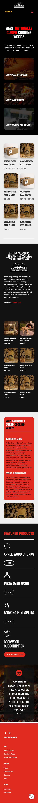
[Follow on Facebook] (5, 733)
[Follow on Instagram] (9, 733)
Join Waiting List (14, 654)
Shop (9, 563)
